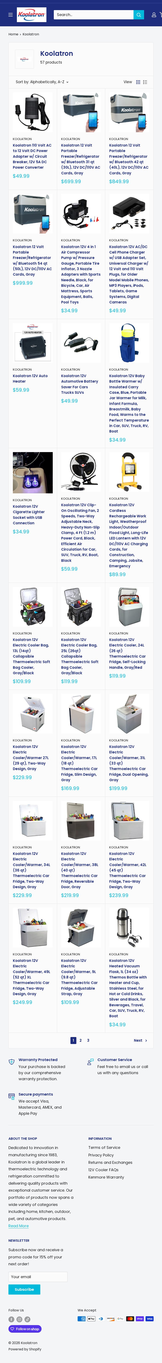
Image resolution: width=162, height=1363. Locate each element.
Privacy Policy (101, 1155)
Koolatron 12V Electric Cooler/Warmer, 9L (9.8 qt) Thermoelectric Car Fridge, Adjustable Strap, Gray (79, 977)
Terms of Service (104, 1147)
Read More (18, 1225)
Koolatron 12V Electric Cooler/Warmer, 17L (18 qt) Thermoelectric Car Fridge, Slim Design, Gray (79, 763)
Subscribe (24, 1289)
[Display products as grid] (138, 82)
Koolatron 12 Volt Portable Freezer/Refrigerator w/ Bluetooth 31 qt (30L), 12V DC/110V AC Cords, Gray (80, 159)
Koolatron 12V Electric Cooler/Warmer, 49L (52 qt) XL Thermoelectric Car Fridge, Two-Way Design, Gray (31, 977)
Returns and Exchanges (110, 1162)
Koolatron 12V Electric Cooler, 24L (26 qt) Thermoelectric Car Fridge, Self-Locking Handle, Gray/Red (127, 653)
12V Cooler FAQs (103, 1169)
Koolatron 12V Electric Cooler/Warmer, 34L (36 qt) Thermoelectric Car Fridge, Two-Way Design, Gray (31, 870)
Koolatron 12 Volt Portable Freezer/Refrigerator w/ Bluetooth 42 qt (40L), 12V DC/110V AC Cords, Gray (128, 159)
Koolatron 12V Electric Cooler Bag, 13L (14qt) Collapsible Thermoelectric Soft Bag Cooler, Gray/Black (31, 656)
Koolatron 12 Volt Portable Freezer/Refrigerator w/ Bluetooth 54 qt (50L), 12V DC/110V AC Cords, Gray (32, 260)
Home (13, 34)
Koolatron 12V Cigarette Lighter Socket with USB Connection (29, 515)
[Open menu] (10, 14)
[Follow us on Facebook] (11, 1319)
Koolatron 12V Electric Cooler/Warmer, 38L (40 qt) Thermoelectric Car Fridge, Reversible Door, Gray (79, 870)
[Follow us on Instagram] (19, 1319)
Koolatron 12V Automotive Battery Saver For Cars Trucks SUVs (79, 384)
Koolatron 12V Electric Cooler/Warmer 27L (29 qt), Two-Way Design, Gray (31, 757)
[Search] (139, 14)
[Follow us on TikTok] (27, 1319)
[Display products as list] (145, 82)
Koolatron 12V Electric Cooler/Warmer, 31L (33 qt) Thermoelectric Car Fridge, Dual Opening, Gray (128, 763)
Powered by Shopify (24, 1349)
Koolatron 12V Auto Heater (30, 378)
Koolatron (31, 34)
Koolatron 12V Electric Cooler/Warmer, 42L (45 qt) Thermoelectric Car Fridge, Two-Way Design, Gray (127, 870)
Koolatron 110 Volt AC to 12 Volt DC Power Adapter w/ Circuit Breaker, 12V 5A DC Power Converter (32, 156)
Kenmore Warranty (106, 1177)
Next (138, 1040)
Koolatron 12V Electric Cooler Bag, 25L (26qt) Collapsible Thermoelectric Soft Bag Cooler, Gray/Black (80, 656)
